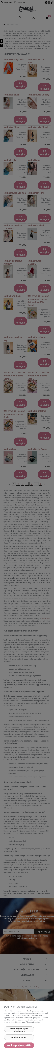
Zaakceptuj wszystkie (19, 1045)
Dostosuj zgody (19, 1037)
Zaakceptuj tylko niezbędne (19, 1029)
